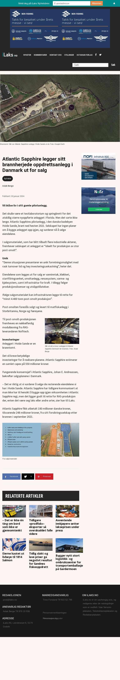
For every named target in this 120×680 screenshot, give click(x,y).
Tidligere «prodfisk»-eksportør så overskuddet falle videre (41, 526)
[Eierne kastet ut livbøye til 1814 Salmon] (14, 544)
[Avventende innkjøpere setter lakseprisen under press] (67, 511)
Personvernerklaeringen (55, 612)
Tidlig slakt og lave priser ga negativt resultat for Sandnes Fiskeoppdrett (40, 560)
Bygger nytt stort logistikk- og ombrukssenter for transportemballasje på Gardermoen (69, 562)
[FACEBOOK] (96, 55)
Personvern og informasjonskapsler (53, 618)
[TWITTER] (100, 55)
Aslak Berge (8, 185)
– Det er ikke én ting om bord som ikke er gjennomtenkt (12, 525)
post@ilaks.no (10, 599)
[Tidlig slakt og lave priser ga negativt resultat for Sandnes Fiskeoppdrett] (41, 544)
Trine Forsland (50, 599)
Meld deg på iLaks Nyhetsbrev (34, 3)
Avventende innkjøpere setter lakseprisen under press (67, 525)
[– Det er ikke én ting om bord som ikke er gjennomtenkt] (14, 511)
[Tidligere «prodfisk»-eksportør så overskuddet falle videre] (41, 511)
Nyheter (7, 178)
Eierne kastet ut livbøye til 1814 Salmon (13, 557)
